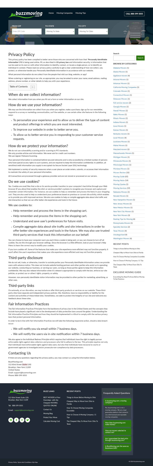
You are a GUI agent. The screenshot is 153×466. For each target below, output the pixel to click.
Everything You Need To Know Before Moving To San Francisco (128, 278)
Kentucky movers (120, 134)
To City (82, 26)
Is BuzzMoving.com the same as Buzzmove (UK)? (117, 447)
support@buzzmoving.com (24, 410)
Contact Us (47, 409)
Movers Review (119, 173)
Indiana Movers (119, 122)
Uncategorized (119, 235)
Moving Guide (119, 177)
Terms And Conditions (25, 462)
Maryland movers (120, 149)
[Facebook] (16, 420)
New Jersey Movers (121, 204)
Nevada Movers (119, 196)
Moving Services (119, 188)
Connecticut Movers (121, 95)
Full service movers (120, 103)
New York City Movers (122, 211)
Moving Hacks (119, 180)
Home (51, 13)
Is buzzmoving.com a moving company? (115, 402)
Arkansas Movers (120, 83)
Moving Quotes (119, 184)
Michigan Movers (120, 157)
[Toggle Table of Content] (31, 87)
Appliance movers (120, 76)
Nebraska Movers (120, 192)
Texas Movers (118, 231)
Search (116, 54)
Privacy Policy (12, 462)
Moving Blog (48, 413)
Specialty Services (120, 227)
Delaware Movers (120, 99)
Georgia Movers (119, 107)
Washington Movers (121, 239)
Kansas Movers (119, 130)
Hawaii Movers (119, 111)
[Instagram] (22, 420)
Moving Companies (65, 13)
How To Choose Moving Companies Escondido (129, 257)
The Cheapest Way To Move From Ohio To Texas (127, 266)
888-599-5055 (17, 406)
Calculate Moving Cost (51, 421)
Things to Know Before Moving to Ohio (126, 249)
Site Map (35, 462)
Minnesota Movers (120, 161)
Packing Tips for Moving (123, 219)
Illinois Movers (119, 118)
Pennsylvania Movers (121, 223)
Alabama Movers (119, 68)
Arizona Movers (119, 80)
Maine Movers (119, 145)
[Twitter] (27, 420)
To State (49, 26)
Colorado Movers (120, 91)
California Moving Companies (125, 87)
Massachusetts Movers (122, 153)
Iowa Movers (118, 126)
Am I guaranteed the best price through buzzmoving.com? (116, 439)
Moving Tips (81, 13)
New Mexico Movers (121, 208)
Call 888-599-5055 (134, 14)
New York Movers (120, 215)
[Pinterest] (11, 420)
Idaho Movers (118, 114)
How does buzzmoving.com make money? (115, 423)
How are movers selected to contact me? (115, 431)
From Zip (16, 26)
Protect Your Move (50, 417)
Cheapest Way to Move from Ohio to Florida (128, 253)
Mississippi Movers (121, 165)
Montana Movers (120, 169)
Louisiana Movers (120, 142)
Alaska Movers (119, 72)
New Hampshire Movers (122, 200)
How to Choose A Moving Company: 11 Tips (128, 261)
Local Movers (118, 138)
